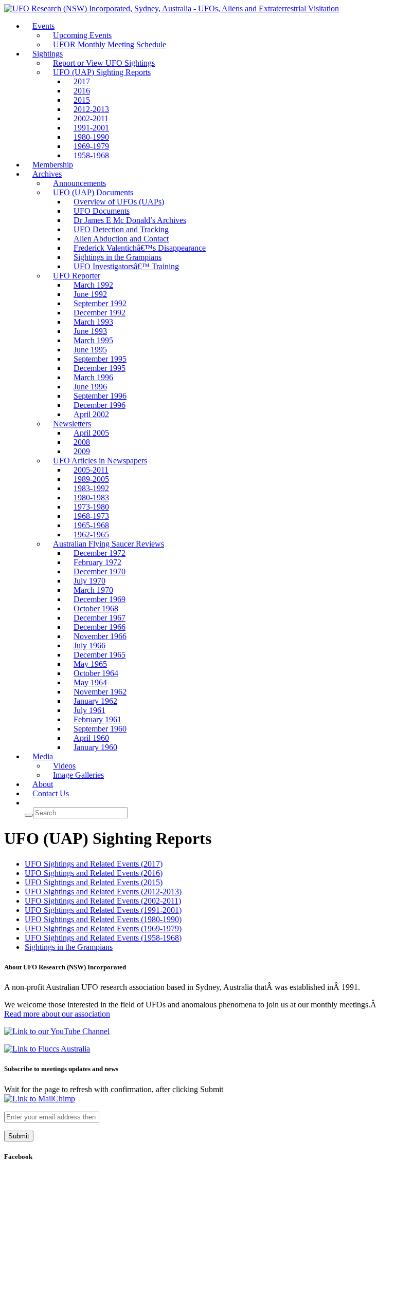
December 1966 (99, 627)
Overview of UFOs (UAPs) (119, 201)
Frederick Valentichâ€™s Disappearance (140, 247)
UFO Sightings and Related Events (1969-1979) (103, 928)
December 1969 (99, 599)
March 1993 (93, 321)
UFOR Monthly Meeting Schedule (109, 44)
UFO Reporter (76, 275)
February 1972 (97, 562)
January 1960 (95, 747)
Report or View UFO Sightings (104, 63)
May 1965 (90, 664)
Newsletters (72, 423)
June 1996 (90, 386)
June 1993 (90, 331)
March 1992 (93, 284)
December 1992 (99, 312)
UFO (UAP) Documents (93, 192)
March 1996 (93, 377)
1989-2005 (91, 479)
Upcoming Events (82, 35)
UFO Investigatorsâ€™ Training (126, 266)
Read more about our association (57, 1013)
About (42, 784)
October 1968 (96, 608)
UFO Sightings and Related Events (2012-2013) (103, 891)
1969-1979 (91, 146)
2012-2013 (91, 109)
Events (43, 26)
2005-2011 (91, 469)
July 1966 (89, 645)
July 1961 (89, 710)
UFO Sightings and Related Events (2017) (94, 863)
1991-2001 (91, 127)
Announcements (79, 183)
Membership (52, 164)
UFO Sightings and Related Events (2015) (94, 882)
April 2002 (91, 414)
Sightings (47, 53)
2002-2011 (91, 118)
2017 (82, 81)
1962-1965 (91, 534)
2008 (82, 442)
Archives (47, 174)
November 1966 (100, 636)
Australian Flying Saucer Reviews (108, 543)
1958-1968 (91, 155)
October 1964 (96, 673)
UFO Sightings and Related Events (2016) (94, 873)
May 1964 (90, 682)
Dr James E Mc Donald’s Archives (130, 220)
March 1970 (93, 590)
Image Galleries (78, 775)
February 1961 (97, 719)
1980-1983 (91, 497)
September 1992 (100, 303)
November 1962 (100, 691)
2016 (82, 90)
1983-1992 (91, 488)
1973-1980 (91, 506)
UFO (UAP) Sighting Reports (102, 72)
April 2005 (91, 432)
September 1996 (100, 395)
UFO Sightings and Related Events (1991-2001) (103, 910)
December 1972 (99, 553)
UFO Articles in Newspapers (100, 460)
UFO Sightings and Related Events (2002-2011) (103, 900)
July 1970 (89, 580)
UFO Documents (102, 211)
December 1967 (99, 617)
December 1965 (99, 654)
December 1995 (99, 368)
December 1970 (99, 571)
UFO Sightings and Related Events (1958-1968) (103, 937)
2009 (82, 451)
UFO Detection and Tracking (121, 229)
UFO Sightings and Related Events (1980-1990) (103, 919)
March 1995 (93, 340)
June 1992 (90, 294)
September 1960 (100, 728)
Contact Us (50, 793)
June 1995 (90, 349)
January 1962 (95, 701)
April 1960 (91, 738)
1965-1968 (91, 525)
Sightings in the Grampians (117, 257)
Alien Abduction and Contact (121, 238)
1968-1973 (91, 516)
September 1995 (100, 358)
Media (42, 756)
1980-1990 (91, 137)
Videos (64, 765)
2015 (82, 100)
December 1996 (99, 405)
